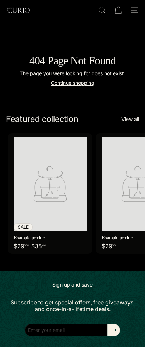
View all (130, 119)
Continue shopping (72, 83)
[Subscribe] (113, 330)
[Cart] (118, 10)
